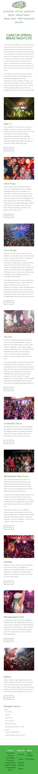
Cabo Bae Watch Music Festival (15, 735)
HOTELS (19, 11)
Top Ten (7, 715)
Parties (6, 709)
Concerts (7, 730)
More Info (8, 149)
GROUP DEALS (23, 15)
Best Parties (8, 718)
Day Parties (8, 712)
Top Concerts (9, 721)
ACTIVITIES (8, 11)
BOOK (11, 15)
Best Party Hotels (10, 724)
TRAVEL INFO (10, 18)
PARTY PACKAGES (26, 18)
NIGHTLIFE (29, 11)
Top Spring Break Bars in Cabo (14, 727)
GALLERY (19, 22)
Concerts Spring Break (12, 732)
